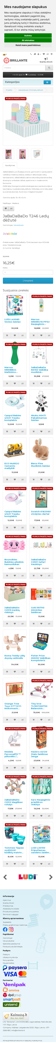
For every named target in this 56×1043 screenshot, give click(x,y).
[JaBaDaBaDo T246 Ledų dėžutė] (28, 121)
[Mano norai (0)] (44, 54)
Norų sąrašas (8, 960)
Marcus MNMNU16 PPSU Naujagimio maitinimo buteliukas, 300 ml (40, 325)
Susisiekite (7, 922)
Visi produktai (8, 941)
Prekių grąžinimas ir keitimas (15, 925)
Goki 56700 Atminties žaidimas (37, 610)
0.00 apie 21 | (28, 75)
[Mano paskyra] (39, 54)
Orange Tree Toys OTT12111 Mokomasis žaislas (12, 707)
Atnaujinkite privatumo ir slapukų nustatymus (22, 1040)
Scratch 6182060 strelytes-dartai (41, 512)
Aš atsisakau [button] (28, 40)
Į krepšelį (28, 280)
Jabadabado (18, 225)
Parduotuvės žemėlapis (12, 946)
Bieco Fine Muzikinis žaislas (40, 464)
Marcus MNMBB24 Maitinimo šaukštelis (10, 371)
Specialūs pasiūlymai (11, 944)
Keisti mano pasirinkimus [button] (28, 45)
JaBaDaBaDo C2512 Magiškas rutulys (13, 802)
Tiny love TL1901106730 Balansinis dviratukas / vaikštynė (39, 708)
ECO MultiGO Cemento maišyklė (11, 466)
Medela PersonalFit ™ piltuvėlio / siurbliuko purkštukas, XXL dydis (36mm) (13, 757)
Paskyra (6, 954)
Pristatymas (8, 906)
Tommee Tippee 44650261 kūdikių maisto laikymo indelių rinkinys (14, 852)
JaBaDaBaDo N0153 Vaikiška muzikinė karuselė (39, 371)
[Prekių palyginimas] (48, 54)
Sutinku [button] (28, 35)
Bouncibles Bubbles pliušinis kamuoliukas (14, 562)
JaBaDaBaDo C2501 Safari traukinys (38, 562)
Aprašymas (10, 165)
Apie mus (7, 900)
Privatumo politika (11, 911)
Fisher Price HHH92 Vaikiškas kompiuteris (40, 658)
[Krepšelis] (51, 54)
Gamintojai (7, 938)
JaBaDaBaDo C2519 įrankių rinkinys (12, 610)
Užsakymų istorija (10, 957)
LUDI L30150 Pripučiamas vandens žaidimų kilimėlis (41, 851)
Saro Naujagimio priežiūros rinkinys (40, 802)
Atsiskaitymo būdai (11, 909)
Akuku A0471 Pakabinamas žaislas (39, 417)
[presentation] (5, 877)
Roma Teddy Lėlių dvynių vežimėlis (14, 656)
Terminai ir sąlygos (10, 914)
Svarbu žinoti (8, 903)
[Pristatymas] (35, 54)
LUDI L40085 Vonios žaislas (12, 320)
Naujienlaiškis (8, 963)
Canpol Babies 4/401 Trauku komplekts (12, 417)
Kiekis (5, 268)
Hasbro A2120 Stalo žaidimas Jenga (39, 754)
